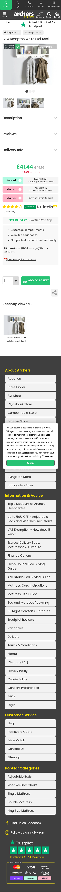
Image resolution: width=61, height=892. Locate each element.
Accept (31, 463)
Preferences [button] (48, 456)
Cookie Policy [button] (28, 453)
